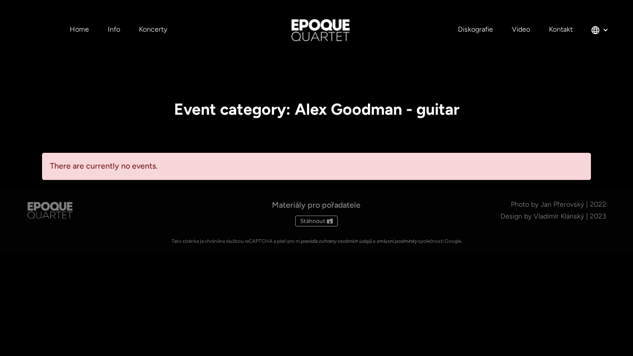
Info (114, 30)
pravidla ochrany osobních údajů (336, 241)
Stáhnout (312, 221)
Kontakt (561, 30)
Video (521, 30)
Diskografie (475, 30)
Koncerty (153, 30)
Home (79, 30)
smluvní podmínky (396, 241)
